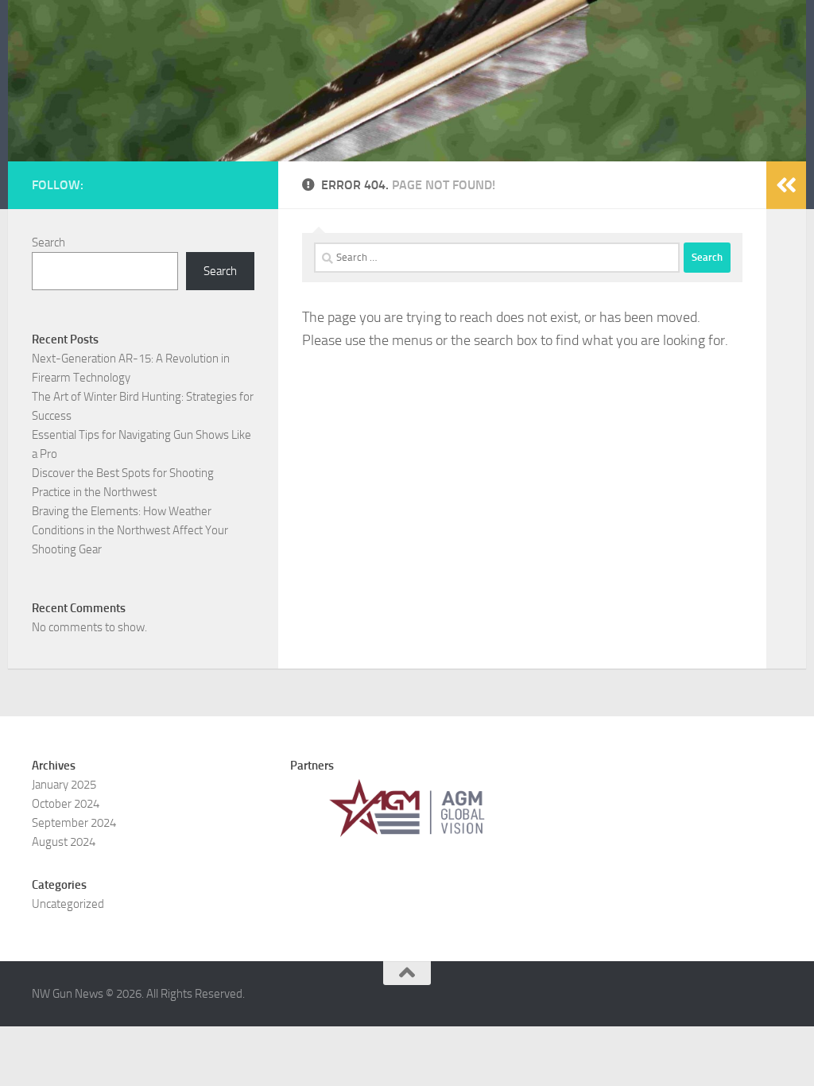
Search (48, 242)
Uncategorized (68, 904)
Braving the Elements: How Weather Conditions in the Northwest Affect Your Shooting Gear (130, 530)
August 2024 (63, 842)
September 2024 (74, 823)
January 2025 (64, 785)
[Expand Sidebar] (786, 185)
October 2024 (65, 804)
